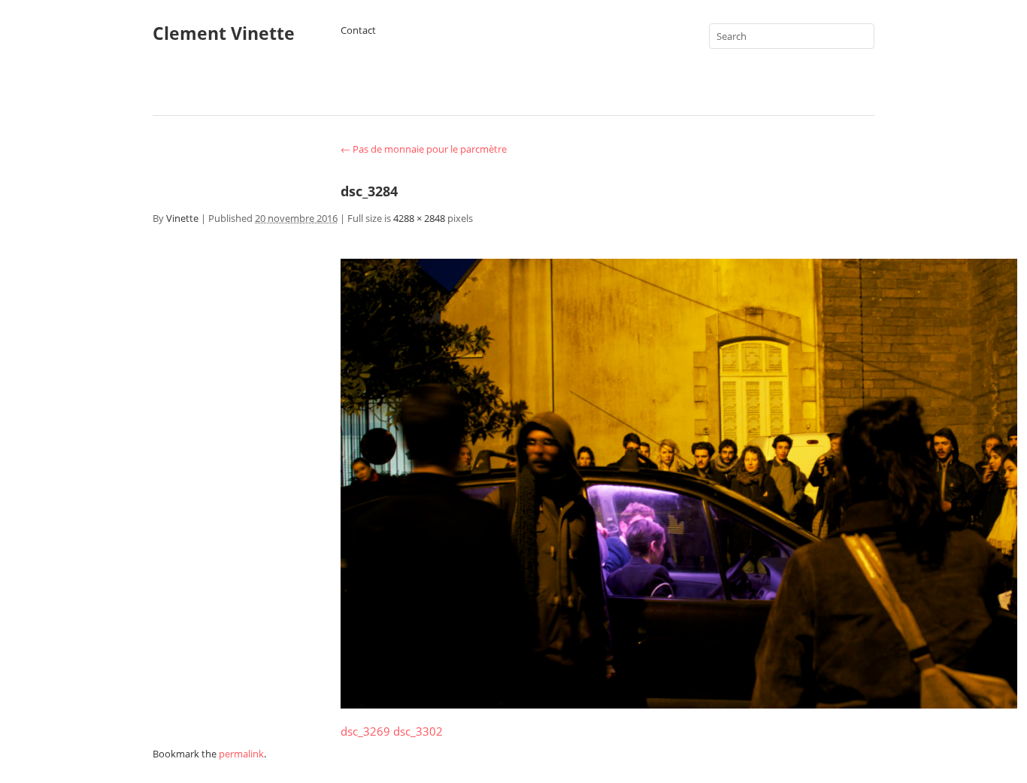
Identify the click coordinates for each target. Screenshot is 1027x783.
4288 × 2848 (419, 218)
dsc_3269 (365, 731)
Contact (358, 30)
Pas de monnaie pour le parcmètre (424, 149)
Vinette (182, 218)
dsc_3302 (418, 731)
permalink (241, 753)
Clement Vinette (224, 33)
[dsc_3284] (679, 704)
